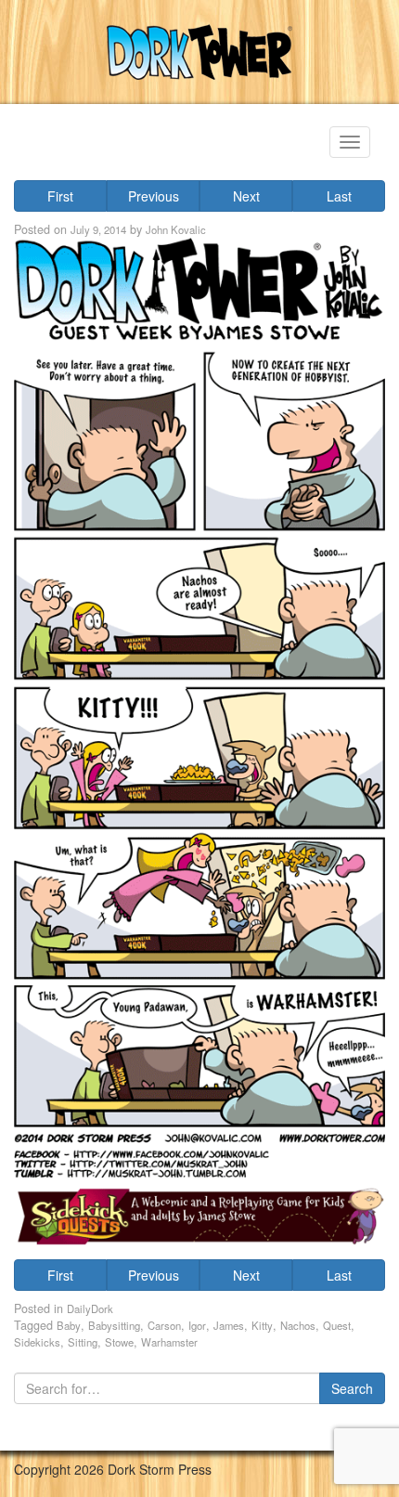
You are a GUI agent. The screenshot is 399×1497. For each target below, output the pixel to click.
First (60, 196)
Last (339, 196)
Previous (153, 196)
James (228, 1325)
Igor (197, 1325)
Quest (337, 1325)
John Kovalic (176, 229)
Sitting (82, 1341)
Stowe (119, 1341)
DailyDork (90, 1308)
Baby (69, 1325)
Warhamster (169, 1341)
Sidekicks (37, 1341)
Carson (164, 1325)
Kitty (262, 1325)
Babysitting (114, 1325)
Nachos (297, 1325)
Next (246, 196)
